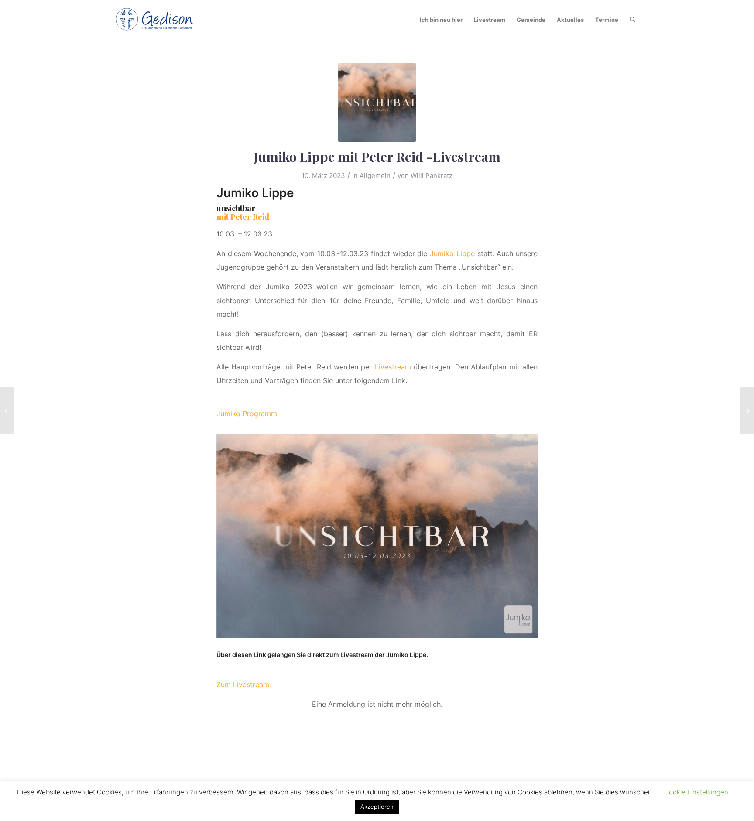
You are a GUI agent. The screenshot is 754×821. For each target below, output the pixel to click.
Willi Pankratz (431, 176)
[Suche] (632, 19)
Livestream (393, 367)
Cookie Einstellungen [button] (696, 792)
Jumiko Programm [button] (246, 413)
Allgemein (375, 176)
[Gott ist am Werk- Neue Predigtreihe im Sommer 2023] (747, 410)
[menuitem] (441, 19)
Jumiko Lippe (452, 253)
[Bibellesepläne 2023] (7, 410)
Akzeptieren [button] (377, 806)
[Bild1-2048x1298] (377, 102)
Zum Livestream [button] (242, 684)
